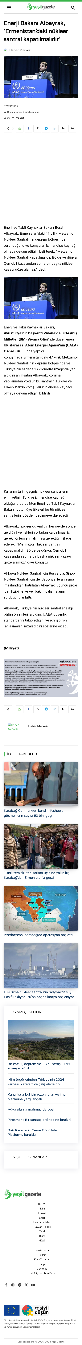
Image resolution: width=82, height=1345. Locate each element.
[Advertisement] (41, 179)
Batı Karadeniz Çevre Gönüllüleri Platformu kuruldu (33, 1132)
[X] (37, 128)
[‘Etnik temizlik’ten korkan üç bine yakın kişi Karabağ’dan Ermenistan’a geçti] (41, 846)
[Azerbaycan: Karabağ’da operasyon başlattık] (41, 908)
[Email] (63, 128)
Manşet (20, 118)
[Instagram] (12, 1285)
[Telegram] (46, 128)
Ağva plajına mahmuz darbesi (31, 1109)
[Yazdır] (72, 128)
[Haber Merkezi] (6, 50)
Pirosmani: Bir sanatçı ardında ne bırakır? (39, 1120)
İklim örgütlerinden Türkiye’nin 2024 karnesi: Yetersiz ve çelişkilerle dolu (36, 1081)
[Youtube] (33, 1285)
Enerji (7, 118)
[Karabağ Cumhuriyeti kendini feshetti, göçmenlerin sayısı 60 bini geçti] (41, 784)
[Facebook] (28, 128)
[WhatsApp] (19, 128)
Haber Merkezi (20, 50)
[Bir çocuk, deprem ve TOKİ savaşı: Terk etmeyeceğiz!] (41, 1040)
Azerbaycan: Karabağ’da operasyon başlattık (39, 935)
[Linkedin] (55, 128)
